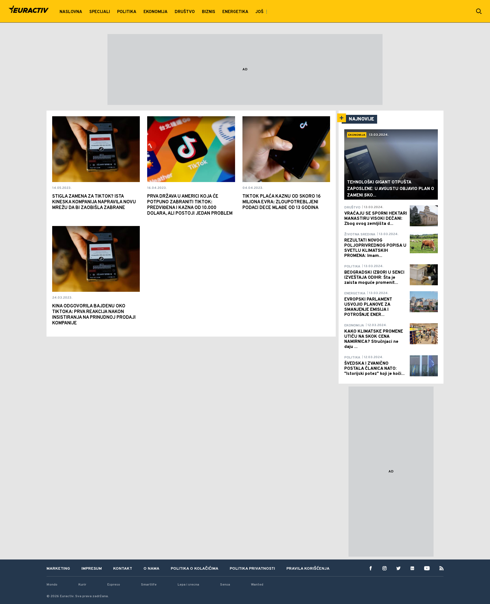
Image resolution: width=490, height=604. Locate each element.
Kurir (82, 584)
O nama (151, 568)
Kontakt (122, 568)
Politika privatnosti (252, 568)
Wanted (257, 584)
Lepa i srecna (188, 584)
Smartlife (149, 584)
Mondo (52, 584)
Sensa (225, 584)
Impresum (91, 568)
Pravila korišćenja (308, 568)
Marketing (58, 568)
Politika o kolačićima (194, 568)
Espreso (113, 584)
